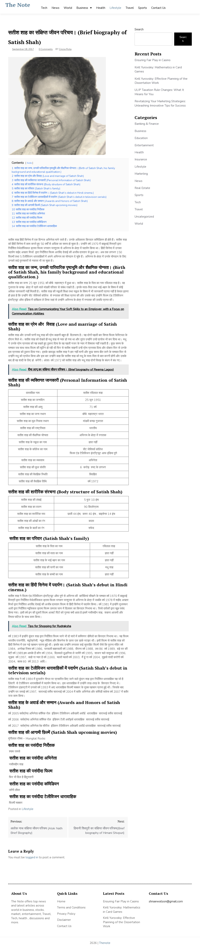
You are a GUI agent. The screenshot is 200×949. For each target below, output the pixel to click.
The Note (17, 4)
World (68, 8)
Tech (44, 8)
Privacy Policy (66, 914)
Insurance (141, 159)
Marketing (141, 174)
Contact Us (158, 8)
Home (61, 901)
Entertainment (144, 145)
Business (82, 8)
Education (141, 138)
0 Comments (46, 49)
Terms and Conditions (71, 907)
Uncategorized (144, 217)
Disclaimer (64, 920)
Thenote (104, 943)
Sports (142, 8)
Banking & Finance (147, 124)
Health (100, 8)
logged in (32, 857)
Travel (130, 8)
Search (139, 29)
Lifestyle (115, 8)
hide (29, 162)
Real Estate (142, 188)
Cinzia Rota (65, 49)
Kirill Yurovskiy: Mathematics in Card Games (121, 910)
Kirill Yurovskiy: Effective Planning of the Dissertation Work (121, 922)
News (55, 8)
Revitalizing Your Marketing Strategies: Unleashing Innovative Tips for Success (160, 103)
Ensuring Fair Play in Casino (153, 60)
